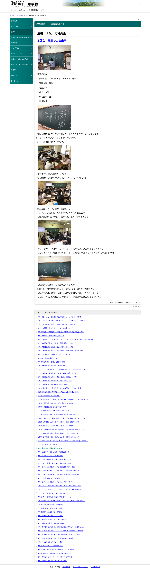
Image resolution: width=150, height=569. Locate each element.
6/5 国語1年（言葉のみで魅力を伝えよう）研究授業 (56, 549)
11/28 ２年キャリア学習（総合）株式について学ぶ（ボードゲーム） (62, 418)
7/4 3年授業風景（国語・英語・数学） (51, 504)
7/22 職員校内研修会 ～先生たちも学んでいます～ (56, 324)
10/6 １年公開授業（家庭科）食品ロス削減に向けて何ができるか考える (63, 441)
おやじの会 (15, 81)
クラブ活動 (15, 48)
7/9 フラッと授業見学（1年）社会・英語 (52, 493)
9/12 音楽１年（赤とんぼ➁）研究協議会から (53, 452)
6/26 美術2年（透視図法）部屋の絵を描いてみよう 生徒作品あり (61, 527)
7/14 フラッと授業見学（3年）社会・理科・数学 (55, 482)
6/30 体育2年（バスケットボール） (50, 516)
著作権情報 (66, 567)
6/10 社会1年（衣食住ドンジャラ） (50, 542)
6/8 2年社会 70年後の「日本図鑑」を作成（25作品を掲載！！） (61, 332)
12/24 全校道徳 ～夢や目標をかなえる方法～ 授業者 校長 (59, 388)
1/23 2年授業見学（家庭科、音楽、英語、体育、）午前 (57, 373)
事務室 (13, 70)
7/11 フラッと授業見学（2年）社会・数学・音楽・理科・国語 (59, 486)
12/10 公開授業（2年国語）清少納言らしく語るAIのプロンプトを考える (63, 399)
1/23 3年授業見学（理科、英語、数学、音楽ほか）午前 (57, 377)
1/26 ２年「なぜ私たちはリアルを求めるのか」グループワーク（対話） (63, 369)
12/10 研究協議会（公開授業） (49, 396)
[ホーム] (61, 3)
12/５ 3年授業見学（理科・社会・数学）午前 (54, 411)
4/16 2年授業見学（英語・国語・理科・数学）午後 (55, 347)
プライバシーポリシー (80, 567)
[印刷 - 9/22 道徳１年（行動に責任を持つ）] (139, 19)
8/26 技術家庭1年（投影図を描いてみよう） (53, 478)
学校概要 (14, 21)
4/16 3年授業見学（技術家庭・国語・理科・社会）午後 (57, 343)
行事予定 (14, 43)
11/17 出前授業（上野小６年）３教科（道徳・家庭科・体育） (59, 422)
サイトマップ (95, 567)
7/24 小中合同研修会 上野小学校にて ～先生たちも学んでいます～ (63, 321)
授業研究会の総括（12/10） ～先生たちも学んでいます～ (58, 392)
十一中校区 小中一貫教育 (19, 65)
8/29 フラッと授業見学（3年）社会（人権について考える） (59, 471)
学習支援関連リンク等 (36, 10)
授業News (20, 15)
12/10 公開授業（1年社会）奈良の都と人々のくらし (56, 403)
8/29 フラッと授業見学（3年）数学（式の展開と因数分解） (59, 474)
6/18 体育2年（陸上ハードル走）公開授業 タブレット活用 (59, 534)
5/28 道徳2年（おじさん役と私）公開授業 (52, 561)
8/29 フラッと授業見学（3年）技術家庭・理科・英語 (56, 467)
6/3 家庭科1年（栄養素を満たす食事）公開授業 (54, 553)
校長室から (15, 26)
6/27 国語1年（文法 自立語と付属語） (52, 523)
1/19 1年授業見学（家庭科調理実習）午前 (52, 384)
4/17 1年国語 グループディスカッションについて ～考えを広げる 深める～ (65, 339)
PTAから (14, 75)
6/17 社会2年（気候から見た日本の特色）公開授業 (55, 538)
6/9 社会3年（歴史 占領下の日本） (50, 546)
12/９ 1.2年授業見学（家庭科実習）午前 (52, 407)
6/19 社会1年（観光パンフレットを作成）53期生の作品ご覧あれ (60, 531)
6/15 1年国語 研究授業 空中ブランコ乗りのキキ (55, 328)
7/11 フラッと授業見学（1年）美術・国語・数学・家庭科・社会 (60, 489)
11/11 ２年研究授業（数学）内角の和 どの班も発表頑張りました (61, 429)
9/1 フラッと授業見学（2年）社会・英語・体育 (54, 459)
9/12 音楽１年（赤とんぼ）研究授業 (50, 456)
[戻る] (136, 306)
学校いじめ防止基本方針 (19, 59)
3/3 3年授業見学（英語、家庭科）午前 (51, 362)
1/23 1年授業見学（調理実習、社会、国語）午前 (55, 381)
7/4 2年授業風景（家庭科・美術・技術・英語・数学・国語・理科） (61, 501)
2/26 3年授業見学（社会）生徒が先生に (52, 366)
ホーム (13, 10)
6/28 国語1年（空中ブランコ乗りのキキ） (52, 519)
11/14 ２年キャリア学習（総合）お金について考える (56, 426)
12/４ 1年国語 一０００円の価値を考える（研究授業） (57, 414)
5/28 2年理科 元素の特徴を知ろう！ (51, 336)
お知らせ (22, 10)
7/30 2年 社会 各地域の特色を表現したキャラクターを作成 (59, 317)
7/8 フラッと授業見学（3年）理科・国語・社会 (54, 497)
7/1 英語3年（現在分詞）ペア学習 (50, 512)
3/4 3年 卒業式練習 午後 (47, 358)
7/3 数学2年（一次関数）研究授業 (50, 508)
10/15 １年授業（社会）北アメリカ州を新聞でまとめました (59, 437)
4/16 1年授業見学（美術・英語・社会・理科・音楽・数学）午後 (60, 350)
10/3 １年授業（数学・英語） (48, 444)
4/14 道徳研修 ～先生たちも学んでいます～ (54, 354)
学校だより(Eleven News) (20, 37)
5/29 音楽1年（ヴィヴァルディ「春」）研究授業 (55, 557)
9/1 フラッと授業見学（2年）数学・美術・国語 (54, 463)
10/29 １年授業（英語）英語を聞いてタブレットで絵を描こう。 (60, 433)
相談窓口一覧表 (16, 54)
